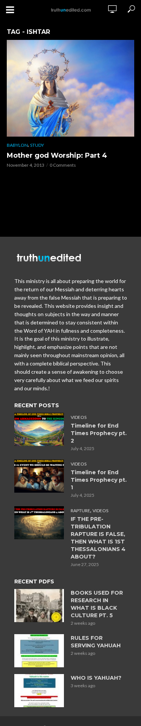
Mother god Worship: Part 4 (57, 155)
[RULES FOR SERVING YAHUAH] (39, 650)
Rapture (80, 510)
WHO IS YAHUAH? (96, 677)
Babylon (17, 145)
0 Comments (63, 165)
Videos (78, 417)
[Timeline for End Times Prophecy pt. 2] (39, 429)
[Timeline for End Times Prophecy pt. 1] (39, 476)
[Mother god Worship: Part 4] (70, 88)
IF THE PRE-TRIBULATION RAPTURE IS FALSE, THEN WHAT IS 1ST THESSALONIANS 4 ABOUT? (98, 538)
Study (37, 145)
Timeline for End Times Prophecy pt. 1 (99, 480)
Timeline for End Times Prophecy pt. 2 (99, 433)
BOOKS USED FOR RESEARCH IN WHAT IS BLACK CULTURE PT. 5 (97, 604)
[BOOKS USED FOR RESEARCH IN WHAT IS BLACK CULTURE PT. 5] (39, 605)
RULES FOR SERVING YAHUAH (96, 642)
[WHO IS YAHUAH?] (39, 690)
